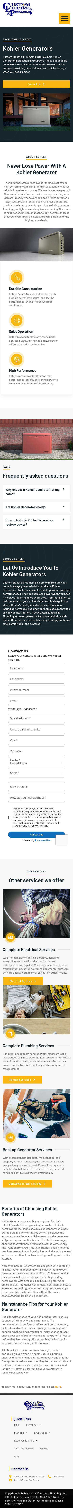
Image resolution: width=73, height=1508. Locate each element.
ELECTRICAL (32, 1425)
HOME (17, 1425)
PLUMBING (19, 1433)
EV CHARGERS (40, 1433)
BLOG (16, 1456)
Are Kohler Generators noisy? (25, 507)
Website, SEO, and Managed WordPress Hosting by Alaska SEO (34, 1501)
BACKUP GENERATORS (24, 1440)
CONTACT (44, 1448)
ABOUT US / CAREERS (23, 1448)
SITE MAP (17, 1504)
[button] (64, 18)
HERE (58, 1386)
